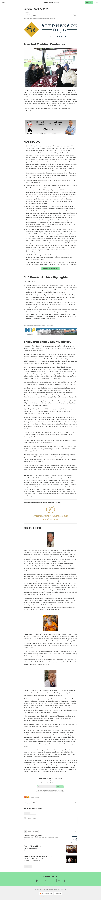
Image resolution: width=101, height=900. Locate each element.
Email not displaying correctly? (31, 848)
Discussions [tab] (35, 831)
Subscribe (89, 2)
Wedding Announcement (62, 257)
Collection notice (62, 889)
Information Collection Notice (50, 791)
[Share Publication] (82, 2)
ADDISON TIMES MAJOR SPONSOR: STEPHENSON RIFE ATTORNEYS (41, 838)
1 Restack (37, 797)
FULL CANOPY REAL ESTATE (46, 117)
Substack (43, 897)
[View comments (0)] (30, 15)
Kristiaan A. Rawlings (35, 860)
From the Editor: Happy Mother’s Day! (33, 858)
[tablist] (30, 813)
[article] (50, 838)
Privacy (51, 889)
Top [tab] (25, 831)
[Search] (79, 2)
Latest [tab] (29, 831)
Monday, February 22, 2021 (33, 846)
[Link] (21, 44)
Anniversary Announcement (35, 259)
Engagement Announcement (44, 257)
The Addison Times (36, 850)
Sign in (96, 2)
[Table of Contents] (2, 450)
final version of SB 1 (68, 206)
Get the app (58, 893)
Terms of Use (57, 790)
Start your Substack (47, 893)
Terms (55, 889)
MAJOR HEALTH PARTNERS (46, 325)
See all (26, 866)
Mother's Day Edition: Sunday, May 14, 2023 (38, 856)
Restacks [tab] (33, 813)
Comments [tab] (27, 813)
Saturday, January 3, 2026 (33, 836)
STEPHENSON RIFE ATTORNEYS (47, 18)
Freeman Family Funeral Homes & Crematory (50, 502)
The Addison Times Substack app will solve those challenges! (58, 264)
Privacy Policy (62, 791)
